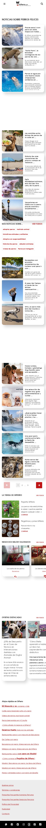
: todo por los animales (18, 730)
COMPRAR (24, 515)
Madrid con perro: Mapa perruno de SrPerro (19, 768)
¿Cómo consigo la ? (18, 758)
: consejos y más (15, 706)
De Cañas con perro (10, 739)
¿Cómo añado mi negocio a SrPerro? (16, 725)
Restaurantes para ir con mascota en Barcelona (20, 735)
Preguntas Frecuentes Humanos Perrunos (18, 795)
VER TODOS (37, 223)
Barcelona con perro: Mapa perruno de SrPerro (20, 744)
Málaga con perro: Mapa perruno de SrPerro (19, 749)
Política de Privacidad (10, 804)
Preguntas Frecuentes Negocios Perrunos (18, 799)
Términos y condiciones (11, 790)
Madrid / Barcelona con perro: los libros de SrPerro (21, 763)
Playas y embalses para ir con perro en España (20, 773)
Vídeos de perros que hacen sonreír (16, 715)
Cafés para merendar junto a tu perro (16, 711)
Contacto (6, 814)
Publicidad (6, 809)
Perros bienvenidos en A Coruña (14, 720)
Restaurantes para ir (19, 754)
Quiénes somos (8, 785)
